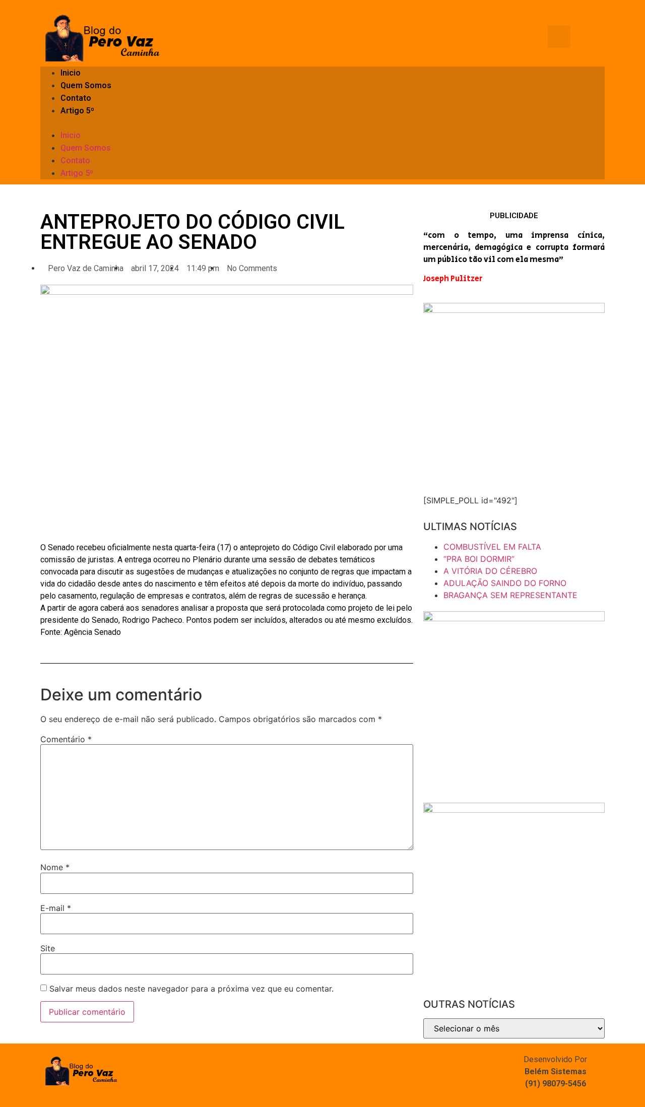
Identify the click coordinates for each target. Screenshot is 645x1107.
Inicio (70, 73)
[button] (322, 123)
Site (47, 948)
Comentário (66, 739)
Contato (75, 98)
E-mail (55, 908)
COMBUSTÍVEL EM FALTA (492, 547)
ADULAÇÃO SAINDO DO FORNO (504, 583)
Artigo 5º (77, 110)
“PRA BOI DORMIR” (478, 559)
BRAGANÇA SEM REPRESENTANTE (510, 595)
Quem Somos (85, 85)
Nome (55, 867)
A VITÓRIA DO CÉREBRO (490, 571)
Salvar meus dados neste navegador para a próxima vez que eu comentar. (191, 989)
